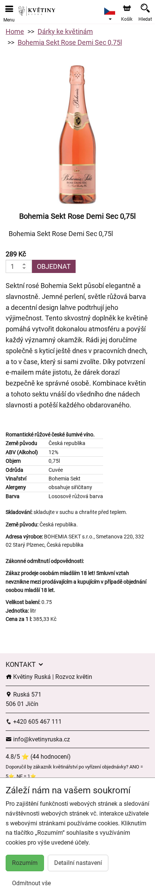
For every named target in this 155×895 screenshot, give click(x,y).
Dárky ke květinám (65, 31)
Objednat (54, 266)
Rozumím (25, 862)
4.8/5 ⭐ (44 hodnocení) (38, 756)
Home (15, 31)
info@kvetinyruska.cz (41, 739)
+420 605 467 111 (37, 721)
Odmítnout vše (31, 883)
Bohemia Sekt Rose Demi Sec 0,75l (70, 42)
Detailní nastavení (78, 862)
